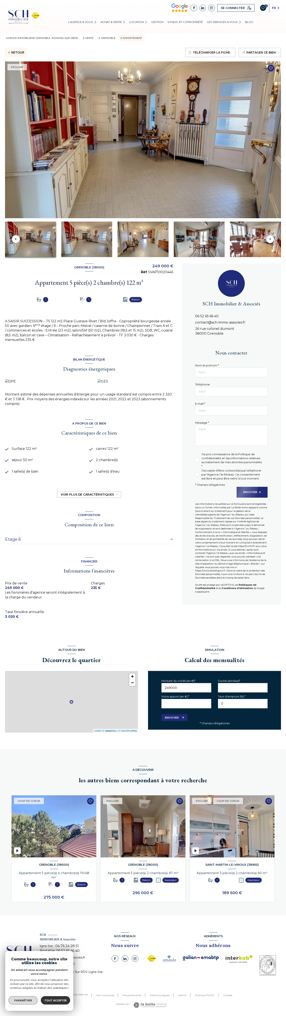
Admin (182, 995)
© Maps (110, 730)
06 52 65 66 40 (207, 316)
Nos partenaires (132, 995)
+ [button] (132, 676)
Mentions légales (160, 995)
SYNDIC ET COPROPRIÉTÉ (185, 22)
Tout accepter (55, 1000)
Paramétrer (23, 1000)
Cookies (227, 995)
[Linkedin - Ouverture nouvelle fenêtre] (202, 8)
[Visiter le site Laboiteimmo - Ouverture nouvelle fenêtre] (150, 1005)
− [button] (132, 682)
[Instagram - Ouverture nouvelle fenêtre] (211, 8)
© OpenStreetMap (128, 730)
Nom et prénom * (207, 365)
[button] (270, 239)
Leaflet (97, 730)
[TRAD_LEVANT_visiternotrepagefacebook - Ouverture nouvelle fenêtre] (194, 8)
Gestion (157, 22)
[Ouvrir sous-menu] (96, 22)
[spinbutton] (243, 703)
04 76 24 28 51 (67, 946)
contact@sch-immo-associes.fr (220, 322)
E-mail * (200, 403)
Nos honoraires (105, 995)
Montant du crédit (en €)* (178, 680)
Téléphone (202, 384)
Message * (202, 422)
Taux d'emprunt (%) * (231, 696)
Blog (249, 22)
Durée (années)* (229, 680)
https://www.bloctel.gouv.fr (210, 570)
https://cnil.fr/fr (246, 546)
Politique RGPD (204, 995)
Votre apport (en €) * (175, 696)
